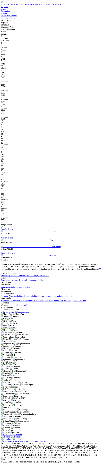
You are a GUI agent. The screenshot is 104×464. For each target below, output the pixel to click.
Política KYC (33, 300)
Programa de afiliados (77, 300)
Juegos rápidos (37, 280)
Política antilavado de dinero (61, 296)
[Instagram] (8, 312)
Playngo (23, 287)
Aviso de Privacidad (9, 296)
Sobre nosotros (7, 300)
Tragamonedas (7, 280)
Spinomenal (6, 287)
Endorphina (15, 287)
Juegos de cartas (19, 280)
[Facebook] (22, 312)
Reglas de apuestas (41, 275)
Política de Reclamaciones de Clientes (53, 300)
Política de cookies (24, 296)
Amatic (29, 287)
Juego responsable (20, 300)
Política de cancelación (41, 296)
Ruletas (29, 280)
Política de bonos (27, 275)
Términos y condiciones (10, 275)
